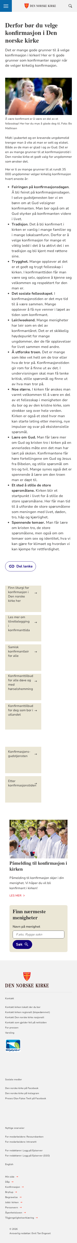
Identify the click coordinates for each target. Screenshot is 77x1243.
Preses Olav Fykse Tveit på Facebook (25, 1098)
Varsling (9, 1032)
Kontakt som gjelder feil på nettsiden (26, 1022)
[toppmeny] (6, 6)
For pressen (11, 1027)
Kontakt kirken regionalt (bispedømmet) (27, 1012)
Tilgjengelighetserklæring (19, 1217)
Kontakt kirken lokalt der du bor (23, 1007)
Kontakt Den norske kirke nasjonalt (24, 1017)
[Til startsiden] (27, 979)
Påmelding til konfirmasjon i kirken (38, 865)
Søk (19, 944)
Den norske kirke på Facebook (21, 1088)
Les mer (15, 895)
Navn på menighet (26, 926)
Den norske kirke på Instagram (22, 1093)
